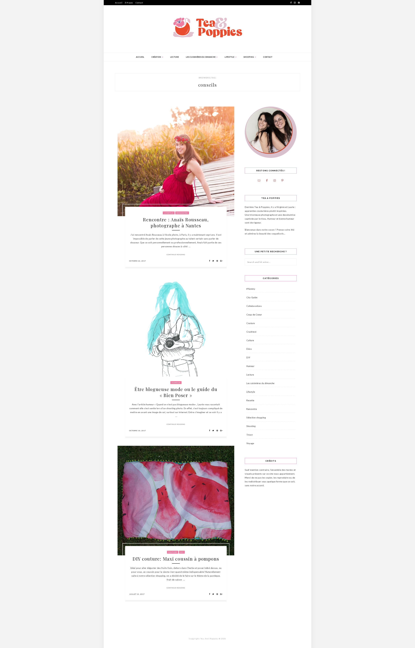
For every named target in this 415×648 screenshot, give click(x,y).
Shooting (248, 57)
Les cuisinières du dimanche (201, 57)
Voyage (250, 443)
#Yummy (250, 289)
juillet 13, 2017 (137, 594)
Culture (250, 340)
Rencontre (182, 213)
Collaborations (254, 306)
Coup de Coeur (254, 314)
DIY (182, 552)
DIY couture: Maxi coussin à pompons (176, 559)
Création (156, 57)
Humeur (176, 383)
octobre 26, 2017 (137, 261)
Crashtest (251, 331)
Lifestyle (230, 57)
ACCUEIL (140, 57)
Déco (249, 349)
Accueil (118, 3)
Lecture (174, 57)
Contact (139, 3)
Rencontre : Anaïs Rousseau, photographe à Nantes (176, 222)
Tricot (249, 434)
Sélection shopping (256, 417)
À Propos (129, 3)
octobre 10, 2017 (137, 431)
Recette (250, 400)
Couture (172, 552)
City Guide (251, 297)
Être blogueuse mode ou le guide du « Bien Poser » (176, 392)
